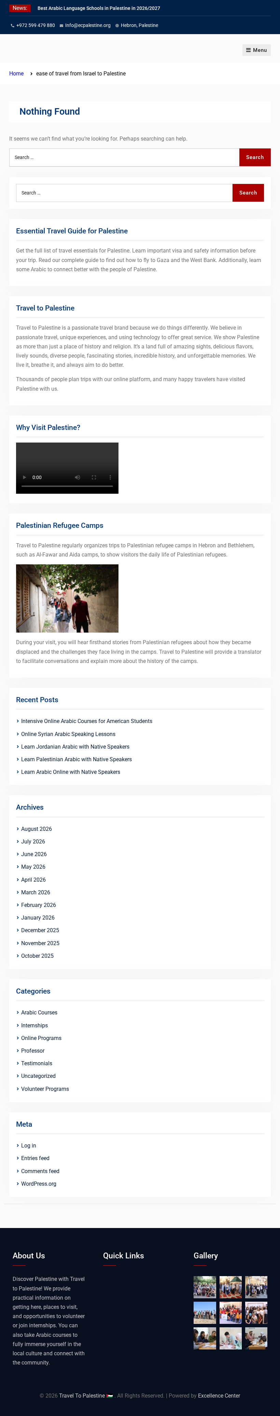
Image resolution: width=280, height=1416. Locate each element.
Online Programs (41, 1038)
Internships (34, 1025)
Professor (32, 1050)
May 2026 (33, 867)
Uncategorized (38, 1076)
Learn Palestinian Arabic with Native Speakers (76, 759)
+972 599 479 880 (35, 25)
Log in (28, 1145)
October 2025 (37, 956)
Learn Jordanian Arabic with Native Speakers (75, 746)
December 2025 (40, 930)
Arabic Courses (39, 1012)
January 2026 (38, 917)
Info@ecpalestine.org (88, 25)
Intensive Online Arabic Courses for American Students (86, 721)
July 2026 (33, 841)
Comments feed (40, 1171)
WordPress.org (38, 1184)
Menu (260, 50)
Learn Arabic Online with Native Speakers (70, 772)
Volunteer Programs (45, 1089)
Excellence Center (219, 1395)
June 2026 (34, 854)
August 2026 (36, 829)
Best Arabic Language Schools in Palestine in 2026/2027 (99, 8)
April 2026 (33, 880)
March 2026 (35, 892)
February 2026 (38, 905)
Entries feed (35, 1158)
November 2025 (40, 943)
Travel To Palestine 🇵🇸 (86, 1395)
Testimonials (36, 1063)
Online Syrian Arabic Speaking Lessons (68, 734)
